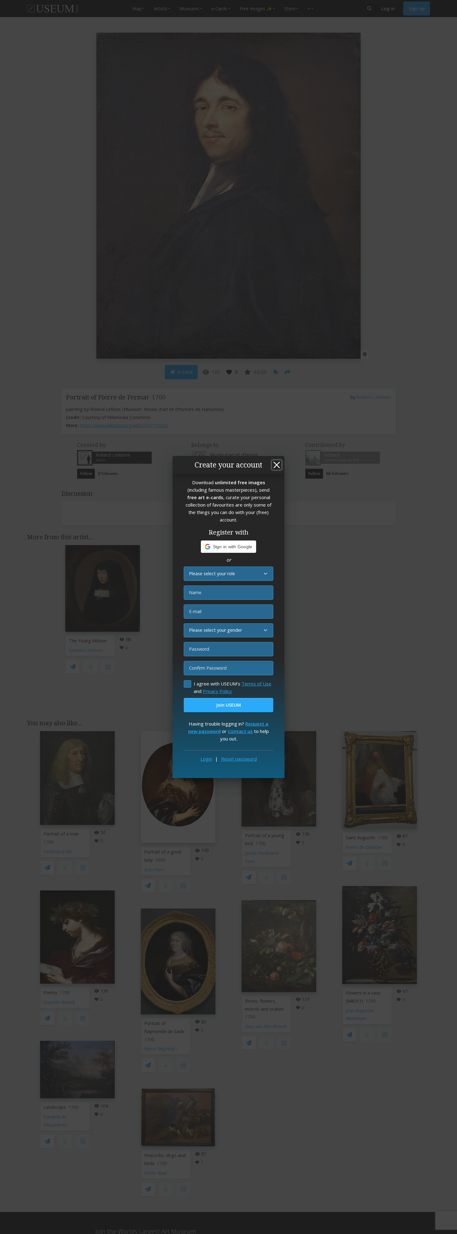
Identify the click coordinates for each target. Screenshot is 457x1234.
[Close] (276, 465)
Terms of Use (256, 684)
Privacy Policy (217, 691)
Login (206, 759)
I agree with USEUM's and (232, 687)
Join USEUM (228, 705)
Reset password (239, 759)
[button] (228, 546)
